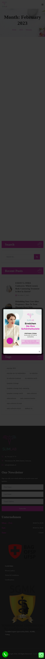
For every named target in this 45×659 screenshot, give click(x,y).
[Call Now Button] (5, 654)
